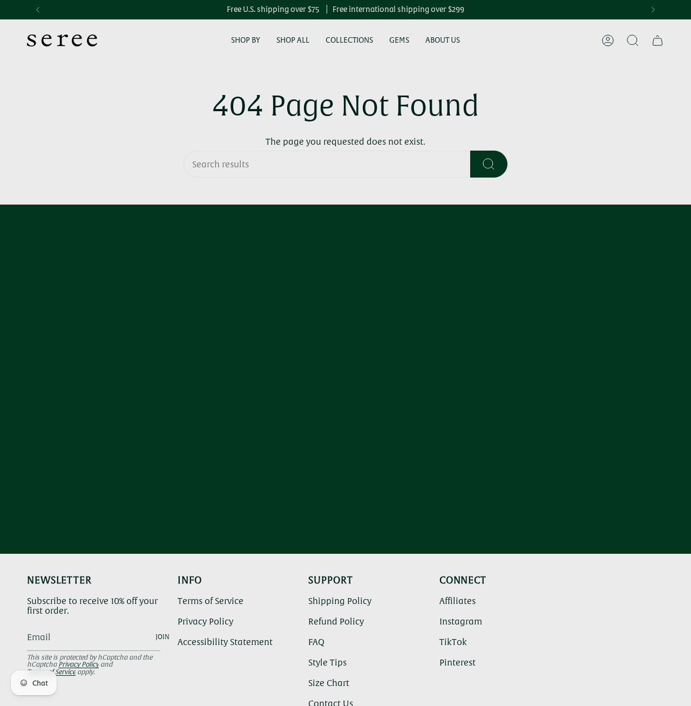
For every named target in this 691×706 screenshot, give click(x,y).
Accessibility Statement (225, 642)
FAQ (316, 642)
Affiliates (457, 601)
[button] (245, 41)
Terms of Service (210, 601)
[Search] (488, 164)
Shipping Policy (339, 601)
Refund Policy (336, 621)
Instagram (460, 621)
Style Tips (327, 662)
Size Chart (328, 683)
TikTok (453, 642)
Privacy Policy (78, 664)
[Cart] (657, 40)
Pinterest (457, 662)
